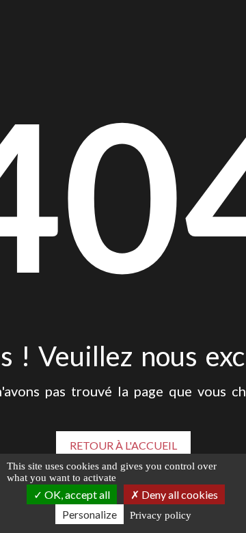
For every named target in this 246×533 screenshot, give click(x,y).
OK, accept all (76, 494)
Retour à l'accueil (123, 445)
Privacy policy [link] (160, 515)
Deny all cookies (178, 494)
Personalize (89, 514)
